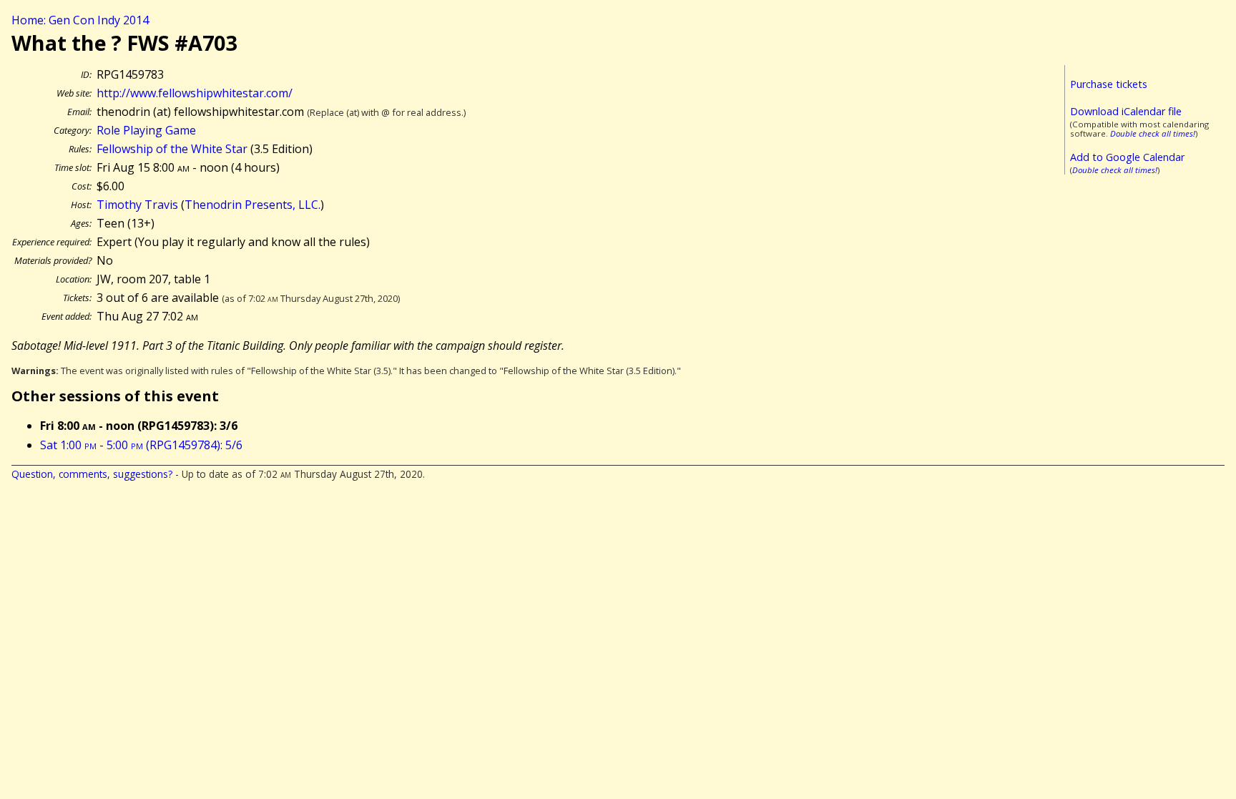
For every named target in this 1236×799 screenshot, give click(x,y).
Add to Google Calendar (1127, 157)
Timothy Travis (137, 204)
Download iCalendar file (1126, 111)
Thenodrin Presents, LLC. (252, 204)
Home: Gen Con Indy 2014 (80, 20)
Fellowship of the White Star (172, 149)
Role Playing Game (146, 130)
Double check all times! (1152, 133)
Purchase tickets (1108, 84)
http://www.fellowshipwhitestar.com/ (195, 93)
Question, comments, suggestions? (91, 474)
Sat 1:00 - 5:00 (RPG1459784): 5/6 (141, 445)
